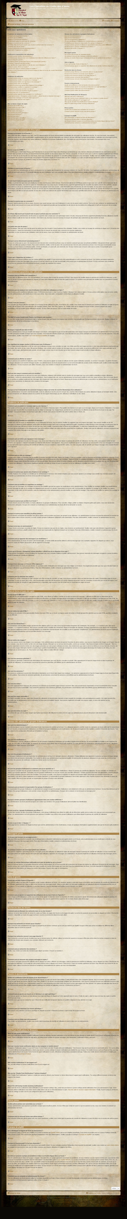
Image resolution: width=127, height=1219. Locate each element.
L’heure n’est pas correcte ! (15, 59)
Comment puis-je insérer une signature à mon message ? (24, 81)
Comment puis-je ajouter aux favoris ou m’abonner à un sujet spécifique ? (86, 86)
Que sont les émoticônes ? (15, 109)
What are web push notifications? (74, 96)
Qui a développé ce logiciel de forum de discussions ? (80, 117)
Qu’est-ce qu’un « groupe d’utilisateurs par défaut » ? (80, 46)
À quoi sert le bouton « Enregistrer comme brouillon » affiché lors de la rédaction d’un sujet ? (34, 96)
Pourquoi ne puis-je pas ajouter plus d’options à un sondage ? (26, 85)
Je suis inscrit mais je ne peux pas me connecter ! (22, 41)
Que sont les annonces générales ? (18, 112)
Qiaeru (73, 1199)
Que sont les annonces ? (15, 114)
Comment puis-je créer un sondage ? (18, 83)
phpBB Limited (55, 1132)
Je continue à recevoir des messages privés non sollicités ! (81, 56)
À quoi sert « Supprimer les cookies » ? (19, 50)
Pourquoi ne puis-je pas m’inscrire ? (18, 39)
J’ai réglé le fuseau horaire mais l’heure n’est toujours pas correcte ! (27, 61)
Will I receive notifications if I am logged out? (77, 100)
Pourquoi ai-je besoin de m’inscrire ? (18, 36)
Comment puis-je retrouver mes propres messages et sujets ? (82, 79)
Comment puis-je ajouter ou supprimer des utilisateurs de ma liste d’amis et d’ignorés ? (89, 66)
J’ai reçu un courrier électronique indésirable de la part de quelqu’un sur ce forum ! (88, 58)
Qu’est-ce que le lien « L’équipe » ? (75, 48)
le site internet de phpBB (39, 335)
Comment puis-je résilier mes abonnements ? (77, 90)
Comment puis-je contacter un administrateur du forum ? (81, 122)
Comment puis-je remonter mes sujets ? (19, 99)
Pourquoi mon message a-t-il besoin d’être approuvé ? (23, 97)
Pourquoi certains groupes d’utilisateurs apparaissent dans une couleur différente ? (88, 44)
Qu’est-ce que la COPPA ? (15, 37)
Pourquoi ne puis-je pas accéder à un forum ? (21, 89)
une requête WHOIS (64, 1159)
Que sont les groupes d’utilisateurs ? (75, 39)
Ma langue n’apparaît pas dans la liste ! (19, 63)
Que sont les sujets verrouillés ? (17, 118)
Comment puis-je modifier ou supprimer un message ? (23, 80)
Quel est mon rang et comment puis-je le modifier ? (22, 68)
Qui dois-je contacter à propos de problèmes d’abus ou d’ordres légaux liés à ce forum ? (90, 121)
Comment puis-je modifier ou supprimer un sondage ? (23, 87)
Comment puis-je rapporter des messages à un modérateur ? (25, 94)
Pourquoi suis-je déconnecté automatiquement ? (22, 48)
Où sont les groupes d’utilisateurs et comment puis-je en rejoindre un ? (85, 41)
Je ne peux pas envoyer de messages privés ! (78, 54)
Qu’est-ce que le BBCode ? (15, 105)
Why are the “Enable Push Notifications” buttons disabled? (81, 101)
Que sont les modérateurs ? (73, 37)
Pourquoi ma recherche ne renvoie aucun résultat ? (79, 73)
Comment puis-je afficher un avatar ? (18, 67)
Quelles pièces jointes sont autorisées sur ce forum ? (80, 109)
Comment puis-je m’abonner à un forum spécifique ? (80, 88)
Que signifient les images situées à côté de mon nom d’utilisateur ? (27, 65)
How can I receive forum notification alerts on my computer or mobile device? (86, 98)
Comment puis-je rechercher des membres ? (77, 77)
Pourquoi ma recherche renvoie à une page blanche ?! (80, 75)
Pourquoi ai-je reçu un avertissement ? (19, 92)
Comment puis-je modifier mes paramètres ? (20, 56)
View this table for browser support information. (82, 1089)
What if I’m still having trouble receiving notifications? (80, 103)
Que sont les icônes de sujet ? (16, 119)
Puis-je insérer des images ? (16, 110)
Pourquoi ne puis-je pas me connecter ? (19, 43)
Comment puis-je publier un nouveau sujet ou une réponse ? (25, 78)
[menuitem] (21, 20)
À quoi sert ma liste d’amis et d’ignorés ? (76, 64)
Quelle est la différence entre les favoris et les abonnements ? (82, 85)
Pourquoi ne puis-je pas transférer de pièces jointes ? (23, 90)
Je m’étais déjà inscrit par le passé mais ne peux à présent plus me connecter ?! (31, 44)
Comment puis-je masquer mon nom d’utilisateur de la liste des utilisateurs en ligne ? (32, 58)
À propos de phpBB (85, 1134)
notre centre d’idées (113, 1145)
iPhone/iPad (20, 1054)
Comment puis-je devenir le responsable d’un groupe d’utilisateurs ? (84, 43)
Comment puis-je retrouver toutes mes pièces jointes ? (80, 111)
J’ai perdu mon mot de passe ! (16, 46)
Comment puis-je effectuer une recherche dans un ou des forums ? (84, 72)
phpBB (58, 1197)
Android (28, 1054)
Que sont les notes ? (14, 116)
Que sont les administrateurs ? (73, 36)
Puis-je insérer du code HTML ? (17, 107)
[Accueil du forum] (18, 10)
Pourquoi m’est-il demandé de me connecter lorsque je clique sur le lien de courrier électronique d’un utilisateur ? (35, 71)
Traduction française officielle (60, 1199)
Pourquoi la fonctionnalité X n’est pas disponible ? (79, 119)
